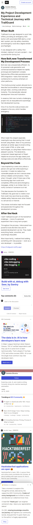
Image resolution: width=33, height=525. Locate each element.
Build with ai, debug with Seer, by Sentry (15, 283)
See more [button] (6, 288)
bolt (24, 26)
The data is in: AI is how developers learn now (14, 339)
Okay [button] (4, 521)
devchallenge (6, 26)
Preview (16, 308)
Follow (16, 378)
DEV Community (16, 397)
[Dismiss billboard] (30, 485)
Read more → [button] (7, 362)
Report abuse (22, 313)
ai (29, 26)
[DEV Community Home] (7, 2)
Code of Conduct (11, 313)
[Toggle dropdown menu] (30, 252)
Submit (7, 308)
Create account (26, 2)
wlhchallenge (16, 26)
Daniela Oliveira (10, 7)
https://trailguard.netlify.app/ (11, 247)
